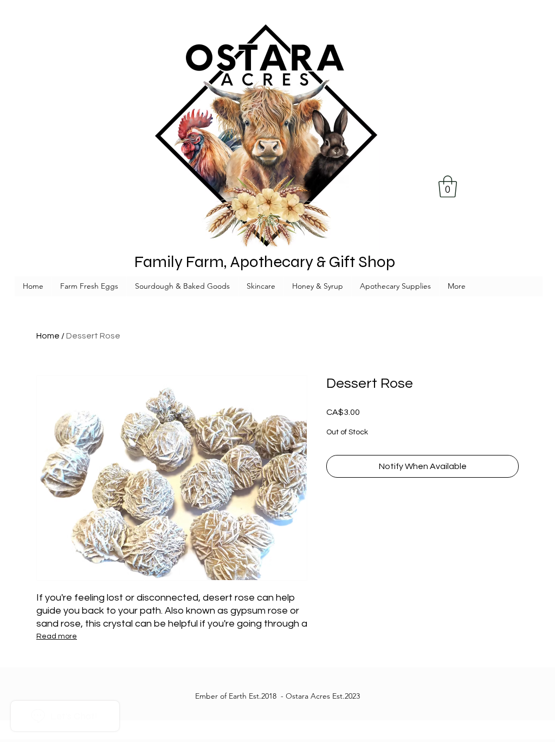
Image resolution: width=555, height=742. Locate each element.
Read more (56, 636)
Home (48, 335)
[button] (447, 186)
